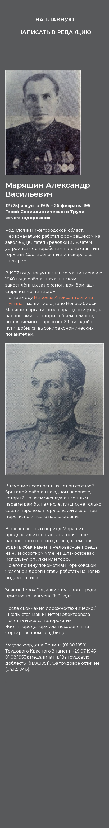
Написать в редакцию (54, 32)
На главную (54, 19)
